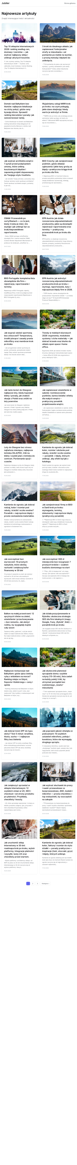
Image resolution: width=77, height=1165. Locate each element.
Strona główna (69, 3)
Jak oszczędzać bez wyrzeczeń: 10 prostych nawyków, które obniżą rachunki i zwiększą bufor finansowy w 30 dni (16, 565)
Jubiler (6, 3)
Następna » (45, 883)
